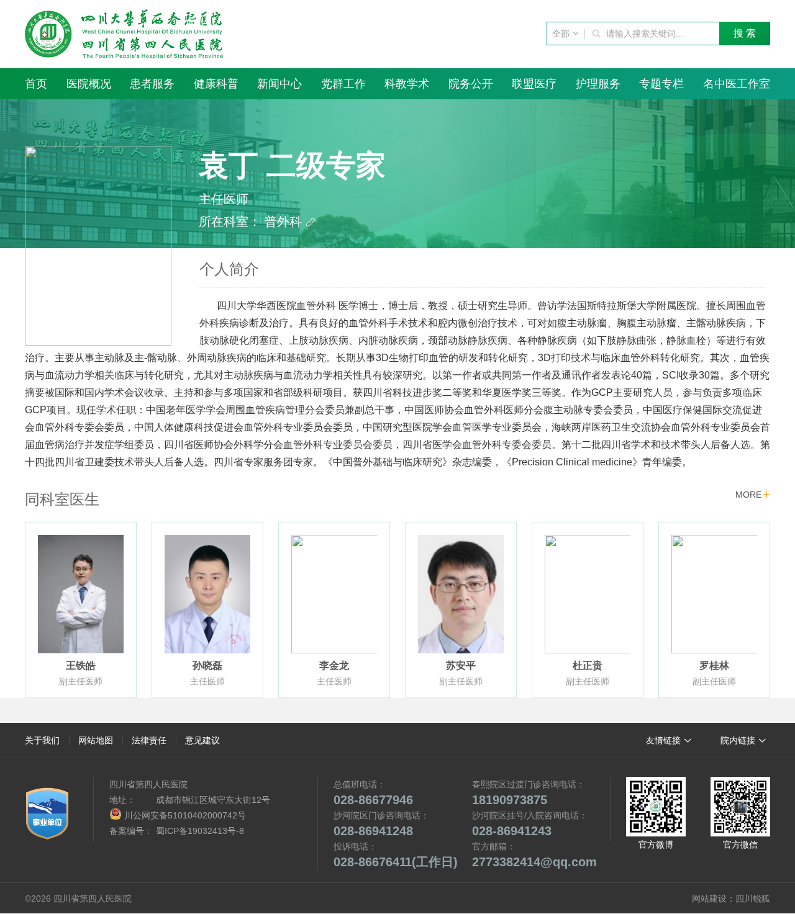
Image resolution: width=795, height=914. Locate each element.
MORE (752, 495)
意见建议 (202, 740)
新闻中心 (279, 84)
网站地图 (95, 740)
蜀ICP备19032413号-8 (200, 831)
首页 (36, 84)
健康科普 (216, 84)
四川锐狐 (752, 898)
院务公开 (470, 84)
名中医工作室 (736, 84)
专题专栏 (661, 84)
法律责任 (149, 740)
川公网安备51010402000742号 (184, 815)
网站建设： (713, 898)
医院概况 (88, 84)
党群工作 (343, 84)
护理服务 (598, 84)
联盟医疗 (534, 84)
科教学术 (406, 84)
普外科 (290, 221)
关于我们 (42, 740)
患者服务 (152, 84)
